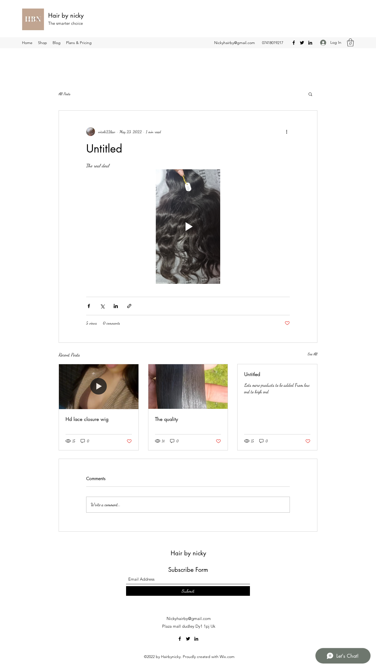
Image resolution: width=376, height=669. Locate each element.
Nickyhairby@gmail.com (234, 42)
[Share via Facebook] (88, 306)
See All (312, 354)
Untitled (252, 374)
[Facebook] (293, 42)
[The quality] (188, 386)
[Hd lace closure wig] (98, 386)
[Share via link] (129, 306)
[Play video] (188, 226)
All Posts (64, 93)
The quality (166, 419)
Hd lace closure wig (87, 419)
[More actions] (286, 131)
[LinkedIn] (310, 42)
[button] (350, 43)
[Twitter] (302, 42)
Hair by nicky (66, 15)
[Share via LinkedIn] (115, 306)
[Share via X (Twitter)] (102, 306)
